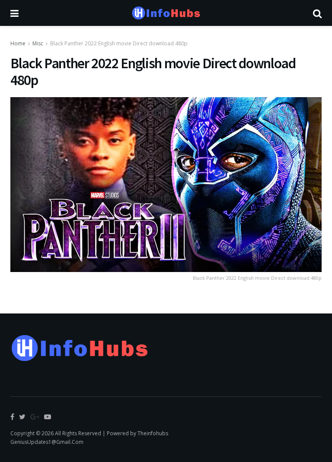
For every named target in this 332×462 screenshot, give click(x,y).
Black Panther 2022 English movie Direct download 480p (119, 43)
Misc (37, 43)
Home (18, 43)
